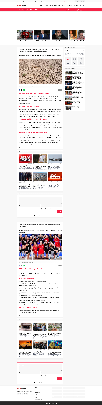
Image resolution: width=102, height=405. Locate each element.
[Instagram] (80, 1)
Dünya (20, 181)
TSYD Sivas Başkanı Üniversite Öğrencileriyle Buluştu (39, 335)
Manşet (23, 163)
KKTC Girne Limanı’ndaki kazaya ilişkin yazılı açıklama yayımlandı (77, 73)
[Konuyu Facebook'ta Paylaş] (19, 90)
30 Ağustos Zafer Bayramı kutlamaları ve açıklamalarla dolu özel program (77, 103)
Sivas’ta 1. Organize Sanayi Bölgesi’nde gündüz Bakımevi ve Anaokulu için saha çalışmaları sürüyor (39, 184)
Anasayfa (21, 52)
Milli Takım (33, 315)
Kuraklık (30, 147)
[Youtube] (82, 1)
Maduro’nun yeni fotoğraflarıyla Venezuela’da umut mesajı (77, 109)
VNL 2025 (42, 315)
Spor (40, 331)
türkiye (37, 147)
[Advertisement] (51, 20)
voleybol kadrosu (46, 315)
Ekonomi (34, 163)
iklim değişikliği (26, 147)
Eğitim (34, 331)
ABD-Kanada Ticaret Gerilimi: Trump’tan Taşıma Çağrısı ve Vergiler (38, 9)
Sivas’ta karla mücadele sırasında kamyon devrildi (53, 166)
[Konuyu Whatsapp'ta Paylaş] (24, 90)
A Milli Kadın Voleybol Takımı (27, 315)
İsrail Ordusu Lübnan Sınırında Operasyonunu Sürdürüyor (54, 183)
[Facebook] (76, 1)
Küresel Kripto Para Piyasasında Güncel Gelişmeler (54, 353)
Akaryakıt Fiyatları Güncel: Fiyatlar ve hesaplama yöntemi (77, 78)
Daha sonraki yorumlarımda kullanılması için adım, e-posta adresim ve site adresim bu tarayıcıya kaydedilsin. (39, 208)
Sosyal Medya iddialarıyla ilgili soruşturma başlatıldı (25, 334)
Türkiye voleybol (37, 315)
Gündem (24, 52)
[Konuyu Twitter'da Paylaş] (21, 90)
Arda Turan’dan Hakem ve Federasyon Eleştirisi (42, 41)
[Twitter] (78, 1)
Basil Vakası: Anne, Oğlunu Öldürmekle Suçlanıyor (60, 41)
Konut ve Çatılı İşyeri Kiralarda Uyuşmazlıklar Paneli (39, 352)
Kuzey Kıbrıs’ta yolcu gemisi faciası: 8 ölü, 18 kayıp (77, 41)
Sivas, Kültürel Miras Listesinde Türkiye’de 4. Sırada (54, 334)
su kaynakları (34, 147)
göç (23, 147)
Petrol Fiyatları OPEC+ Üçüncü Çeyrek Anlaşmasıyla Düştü (25, 353)
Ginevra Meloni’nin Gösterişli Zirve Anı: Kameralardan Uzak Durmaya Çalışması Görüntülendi (25, 185)
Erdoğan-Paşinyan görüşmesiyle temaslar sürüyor (25, 166)
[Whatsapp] (84, 1)
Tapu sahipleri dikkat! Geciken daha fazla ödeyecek (39, 167)
